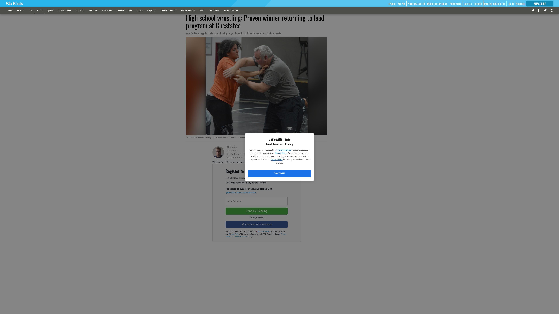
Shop (202, 10)
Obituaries (93, 10)
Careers (468, 3)
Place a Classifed (416, 3)
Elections (20, 10)
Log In (511, 3)
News (10, 10)
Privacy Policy (281, 153)
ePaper (392, 3)
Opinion (50, 10)
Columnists (79, 10)
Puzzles (139, 10)
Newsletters (107, 10)
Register (520, 3)
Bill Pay (401, 3)
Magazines (151, 10)
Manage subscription (494, 3)
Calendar (120, 10)
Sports (39, 10)
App (130, 10)
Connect (478, 3)
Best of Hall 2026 (188, 10)
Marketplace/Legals (437, 3)
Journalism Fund (64, 10)
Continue (279, 173)
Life (30, 10)
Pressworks (455, 3)
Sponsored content (168, 10)
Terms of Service (284, 149)
